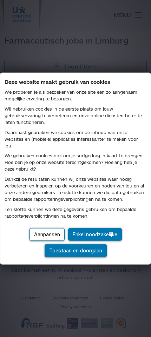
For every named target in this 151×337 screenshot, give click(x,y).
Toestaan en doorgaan (75, 250)
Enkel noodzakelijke (95, 234)
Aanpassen (47, 234)
